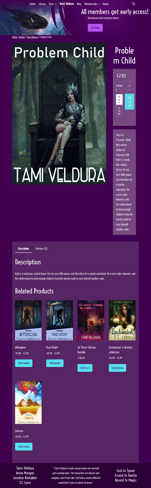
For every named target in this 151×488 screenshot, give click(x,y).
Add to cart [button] (84, 367)
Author (22, 37)
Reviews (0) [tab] (42, 248)
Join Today (95, 27)
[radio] (119, 99)
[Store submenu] (56, 4)
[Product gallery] (59, 114)
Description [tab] (23, 248)
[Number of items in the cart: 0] (133, 4)
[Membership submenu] (98, 4)
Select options (23, 363)
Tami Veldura (67, 4)
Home (14, 37)
